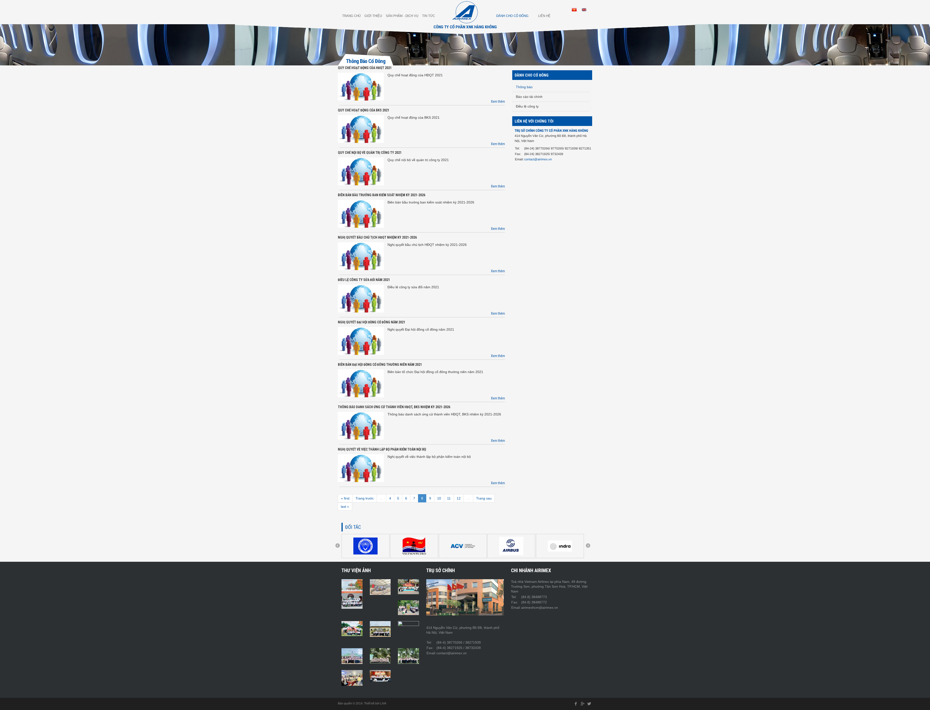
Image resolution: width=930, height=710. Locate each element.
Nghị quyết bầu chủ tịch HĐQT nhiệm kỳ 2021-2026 (377, 237)
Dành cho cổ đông (512, 16)
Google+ (582, 704)
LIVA (383, 703)
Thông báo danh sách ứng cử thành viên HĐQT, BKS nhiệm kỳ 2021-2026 (394, 407)
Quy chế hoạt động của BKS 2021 (363, 110)
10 (439, 498)
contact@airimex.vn (538, 159)
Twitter (589, 704)
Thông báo (524, 87)
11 (449, 498)
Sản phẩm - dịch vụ (402, 16)
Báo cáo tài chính (529, 97)
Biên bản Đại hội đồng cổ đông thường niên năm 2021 (380, 365)
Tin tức (428, 16)
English (584, 9)
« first (345, 498)
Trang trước (365, 498)
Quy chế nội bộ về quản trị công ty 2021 (370, 153)
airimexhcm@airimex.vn (539, 607)
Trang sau (484, 498)
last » (345, 506)
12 (459, 498)
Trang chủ (351, 16)
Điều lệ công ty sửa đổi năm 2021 (364, 280)
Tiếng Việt (574, 9)
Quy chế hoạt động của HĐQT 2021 (365, 68)
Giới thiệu (373, 16)
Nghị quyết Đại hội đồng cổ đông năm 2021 (371, 322)
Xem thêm (498, 101)
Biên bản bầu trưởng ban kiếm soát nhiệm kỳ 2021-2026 (381, 195)
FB (576, 704)
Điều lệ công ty (527, 106)
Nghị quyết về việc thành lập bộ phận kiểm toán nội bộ (382, 449)
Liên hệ (544, 16)
